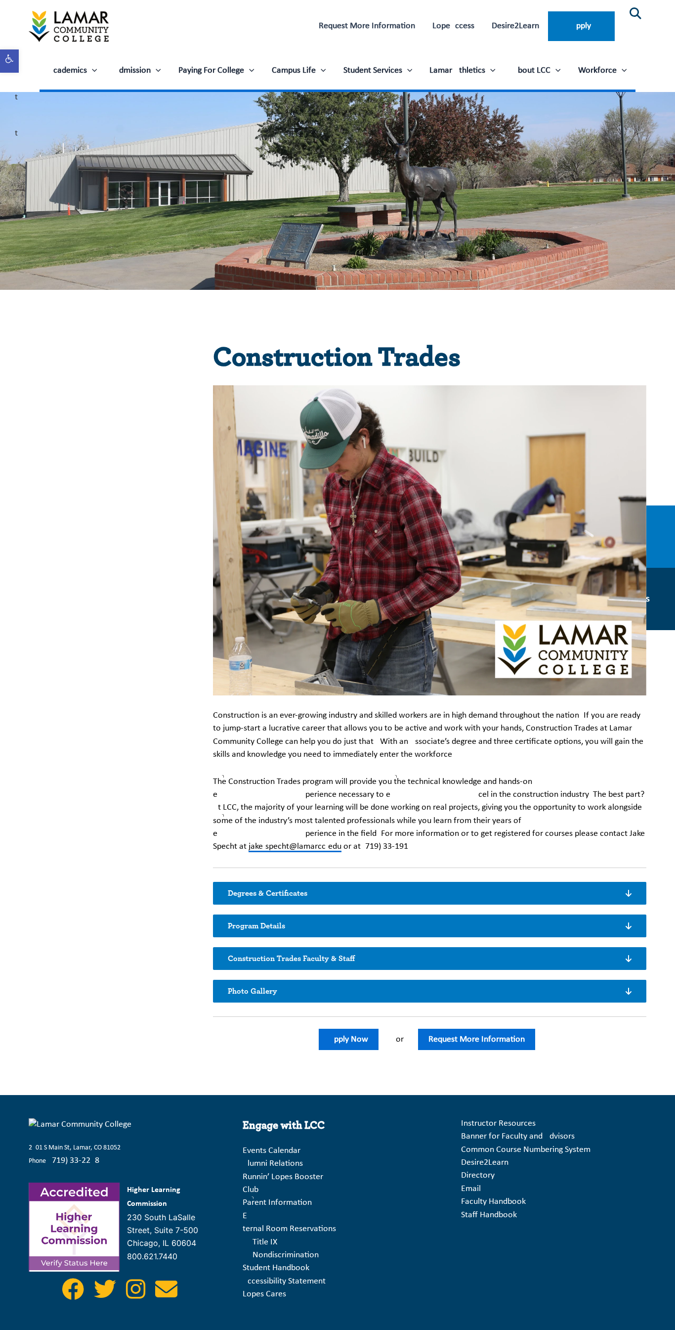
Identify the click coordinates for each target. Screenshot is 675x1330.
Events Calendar (271, 1151)
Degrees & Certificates (267, 893)
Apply (581, 26)
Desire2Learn (515, 26)
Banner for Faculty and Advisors (518, 1136)
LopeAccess (453, 26)
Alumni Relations (273, 1163)
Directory (478, 1175)
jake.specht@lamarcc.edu (295, 846)
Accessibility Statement (284, 1281)
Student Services (372, 70)
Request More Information (367, 26)
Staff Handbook (489, 1215)
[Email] (166, 1295)
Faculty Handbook (493, 1201)
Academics (67, 70)
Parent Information (277, 1202)
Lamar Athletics (457, 70)
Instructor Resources (498, 1123)
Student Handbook (276, 1268)
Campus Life (294, 70)
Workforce (597, 70)
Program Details (256, 926)
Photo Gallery (252, 991)
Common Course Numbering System (526, 1150)
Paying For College (211, 70)
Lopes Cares (264, 1294)
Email (471, 1189)
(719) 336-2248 (74, 1160)
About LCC (531, 70)
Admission (132, 70)
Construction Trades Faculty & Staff (291, 959)
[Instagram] (136, 1295)
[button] (92, 70)
